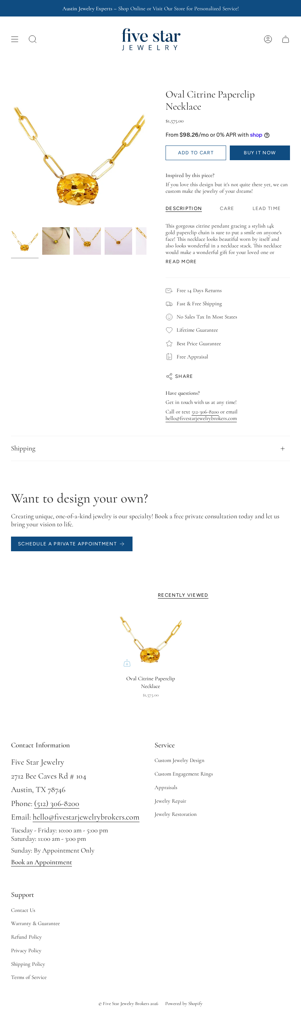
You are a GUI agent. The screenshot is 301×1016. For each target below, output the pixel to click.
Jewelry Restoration (176, 814)
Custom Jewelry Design (179, 760)
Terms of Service (29, 977)
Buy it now (260, 152)
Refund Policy (26, 937)
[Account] (268, 39)
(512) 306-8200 (56, 803)
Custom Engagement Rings (184, 773)
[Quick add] (127, 663)
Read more (181, 261)
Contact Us (23, 910)
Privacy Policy (26, 950)
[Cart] (285, 39)
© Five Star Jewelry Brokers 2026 (128, 1003)
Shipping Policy (28, 964)
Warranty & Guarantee (35, 923)
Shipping (23, 448)
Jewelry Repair (170, 801)
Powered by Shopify (184, 1003)
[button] (32, 39)
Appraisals (166, 787)
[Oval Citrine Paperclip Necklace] (150, 639)
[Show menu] (14, 39)
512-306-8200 (205, 411)
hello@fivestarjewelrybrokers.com (201, 418)
